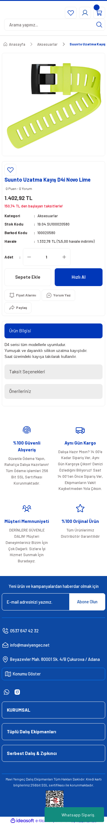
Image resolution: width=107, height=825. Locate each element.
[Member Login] (85, 13)
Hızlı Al (79, 277)
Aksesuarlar (47, 215)
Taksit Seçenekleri (27, 371)
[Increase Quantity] (64, 257)
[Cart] (99, 13)
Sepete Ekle (27, 277)
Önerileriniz (20, 391)
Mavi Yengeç (15, 779)
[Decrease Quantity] (29, 257)
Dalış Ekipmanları (39, 779)
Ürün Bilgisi (20, 330)
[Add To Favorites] (10, 170)
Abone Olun (87, 601)
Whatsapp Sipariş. (78, 814)
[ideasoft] (22, 821)
